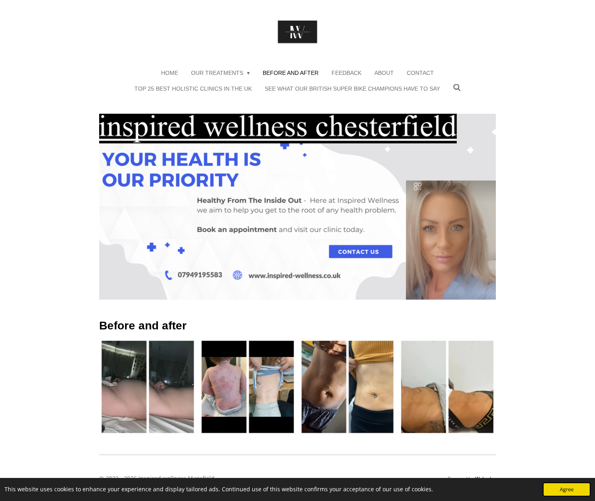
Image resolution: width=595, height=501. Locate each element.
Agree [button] (567, 489)
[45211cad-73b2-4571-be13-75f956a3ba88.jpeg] (148, 387)
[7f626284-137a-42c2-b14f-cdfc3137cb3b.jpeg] (248, 387)
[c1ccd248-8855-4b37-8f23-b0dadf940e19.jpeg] (447, 387)
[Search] (456, 88)
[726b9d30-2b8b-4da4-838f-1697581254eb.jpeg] (347, 387)
